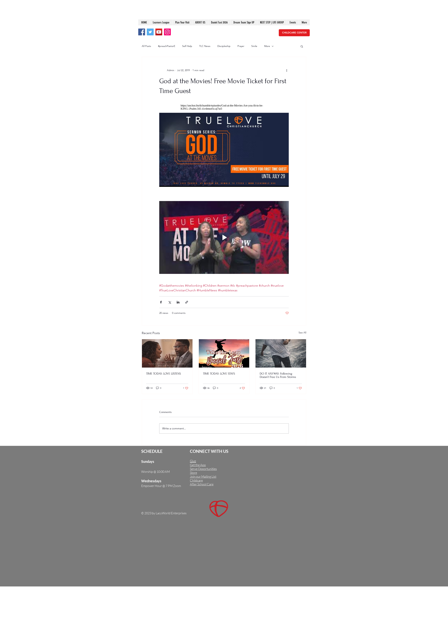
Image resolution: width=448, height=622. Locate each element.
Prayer (240, 46)
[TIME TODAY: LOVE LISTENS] (167, 353)
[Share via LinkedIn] (178, 302)
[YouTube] (158, 32)
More (267, 46)
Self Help (187, 46)
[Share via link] (186, 302)
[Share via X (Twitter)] (169, 302)
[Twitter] (150, 32)
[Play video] (224, 237)
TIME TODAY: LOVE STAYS (219, 373)
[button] (301, 46)
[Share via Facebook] (161, 302)
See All (302, 332)
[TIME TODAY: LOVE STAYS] (224, 353)
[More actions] (287, 70)
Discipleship (223, 46)
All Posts (146, 46)
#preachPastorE (166, 46)
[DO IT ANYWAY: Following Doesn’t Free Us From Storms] (280, 353)
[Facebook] (141, 32)
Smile (254, 46)
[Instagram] (167, 32)
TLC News (204, 46)
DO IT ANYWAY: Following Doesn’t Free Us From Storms (278, 375)
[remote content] (224, 107)
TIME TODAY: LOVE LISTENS (163, 373)
